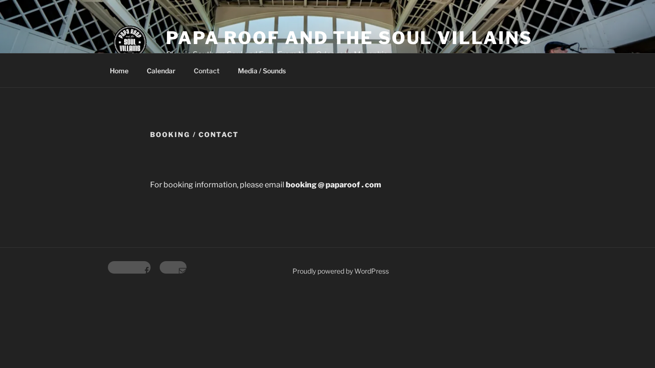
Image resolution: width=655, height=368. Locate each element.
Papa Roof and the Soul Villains (349, 37)
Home (119, 71)
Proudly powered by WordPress (340, 271)
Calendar (161, 71)
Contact (207, 71)
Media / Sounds (262, 71)
